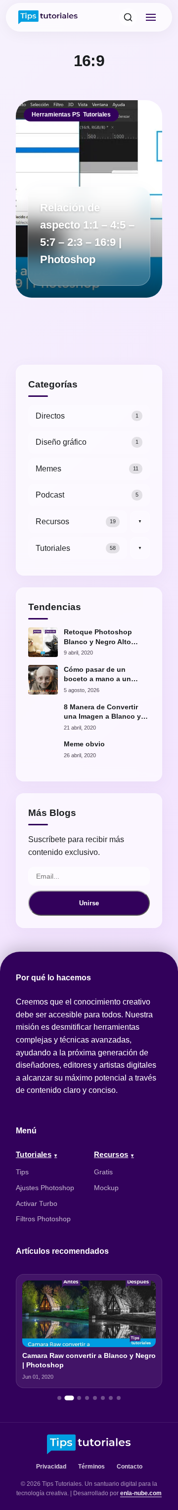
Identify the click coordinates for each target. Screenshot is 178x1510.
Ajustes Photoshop (45, 1188)
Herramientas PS (56, 114)
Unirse (89, 903)
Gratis (103, 1172)
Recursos (111, 1154)
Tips (22, 1172)
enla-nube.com (141, 1493)
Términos (91, 1466)
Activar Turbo (36, 1203)
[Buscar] (128, 17)
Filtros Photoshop (43, 1219)
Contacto (129, 1466)
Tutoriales (97, 114)
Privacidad (51, 1466)
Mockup (106, 1188)
